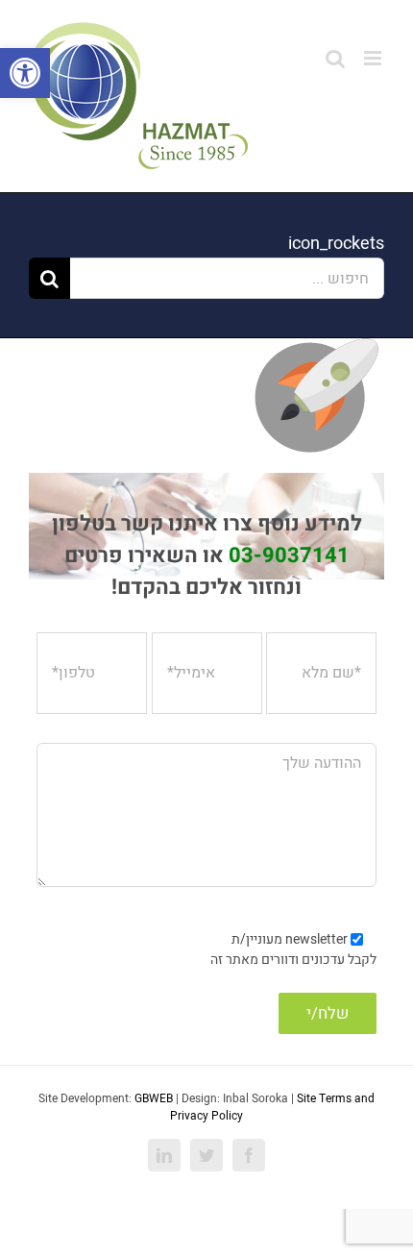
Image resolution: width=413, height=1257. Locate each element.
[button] (25, 73)
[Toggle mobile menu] (374, 58)
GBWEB (153, 1098)
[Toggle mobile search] (335, 58)
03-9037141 (289, 555)
